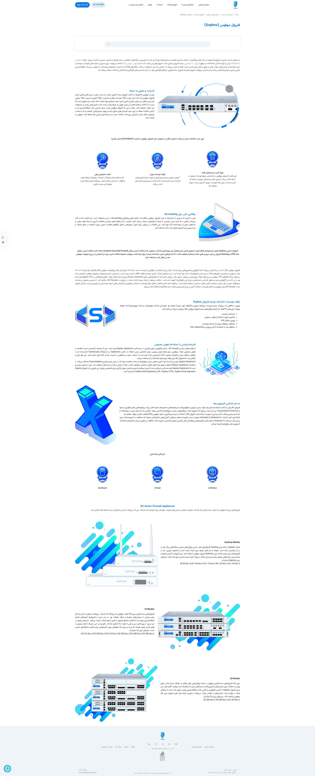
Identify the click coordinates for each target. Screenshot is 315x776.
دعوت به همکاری (107, 747)
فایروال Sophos (186, 14)
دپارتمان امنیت (227, 14)
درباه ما (126, 747)
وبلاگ (133, 747)
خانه (236, 14)
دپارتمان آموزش (196, 747)
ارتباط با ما (118, 747)
